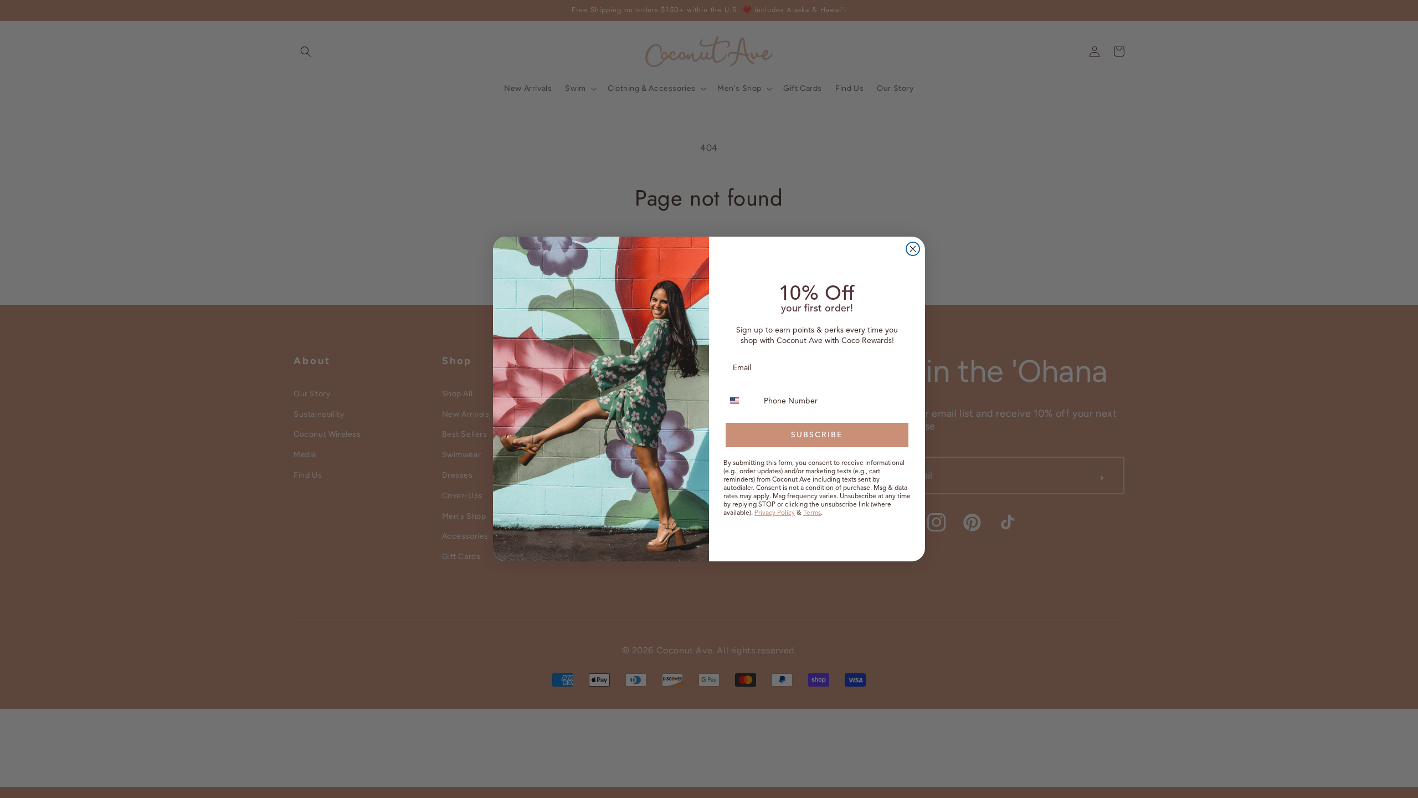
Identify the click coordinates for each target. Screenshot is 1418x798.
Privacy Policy (774, 512)
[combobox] (741, 400)
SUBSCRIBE (817, 434)
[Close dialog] (912, 248)
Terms (812, 512)
